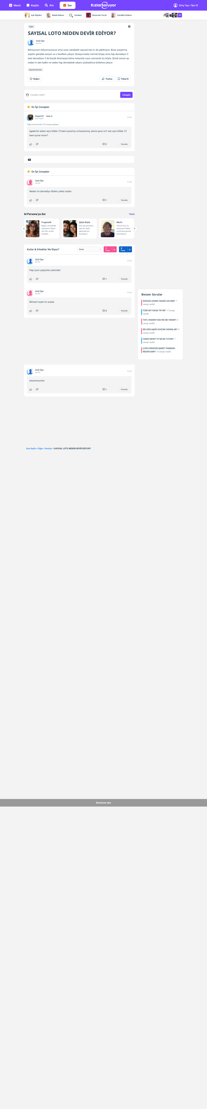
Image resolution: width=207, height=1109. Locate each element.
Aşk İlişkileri (36, 15)
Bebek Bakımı (58, 15)
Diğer (31, 27)
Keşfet (35, 5)
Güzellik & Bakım (124, 15)
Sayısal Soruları (35, 70)
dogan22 (39, 116)
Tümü (132, 214)
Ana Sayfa (31, 448)
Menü (17, 5)
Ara (51, 5)
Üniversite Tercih (99, 15)
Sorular (48, 448)
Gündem (78, 15)
